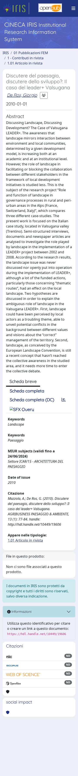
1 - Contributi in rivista (25, 58)
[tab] (64, 399)
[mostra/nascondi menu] (73, 8)
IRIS (6, 52)
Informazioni (21, 611)
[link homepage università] (50, 8)
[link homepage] (16, 8)
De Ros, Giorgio (22, 95)
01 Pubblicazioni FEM (31, 52)
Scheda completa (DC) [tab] (32, 399)
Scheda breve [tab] (23, 381)
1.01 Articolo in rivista (24, 63)
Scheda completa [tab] (27, 390)
